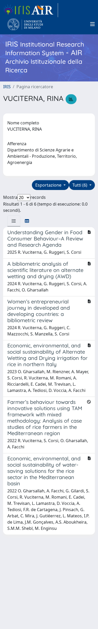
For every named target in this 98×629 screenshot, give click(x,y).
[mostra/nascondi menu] (92, 24)
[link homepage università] (25, 24)
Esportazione (48, 185)
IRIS (7, 87)
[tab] (13, 220)
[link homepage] (30, 10)
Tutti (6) (80, 185)
